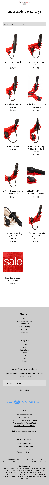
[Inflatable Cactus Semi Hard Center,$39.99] (13, 175)
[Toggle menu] (3, 3)
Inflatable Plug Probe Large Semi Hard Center (36, 236)
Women (24, 344)
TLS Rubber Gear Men (24, 446)
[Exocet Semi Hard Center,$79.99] (13, 46)
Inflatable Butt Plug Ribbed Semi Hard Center (36, 149)
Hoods (24, 353)
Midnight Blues (24, 444)
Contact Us (24, 324)
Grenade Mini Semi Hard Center (36, 63)
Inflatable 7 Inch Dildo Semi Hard (36, 105)
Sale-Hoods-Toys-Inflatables (13, 279)
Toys (24, 358)
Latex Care (24, 350)
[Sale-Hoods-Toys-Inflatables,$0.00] (13, 262)
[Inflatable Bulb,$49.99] (13, 130)
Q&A (24, 318)
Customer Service (24, 321)
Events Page (25, 449)
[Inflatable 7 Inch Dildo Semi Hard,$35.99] (36, 88)
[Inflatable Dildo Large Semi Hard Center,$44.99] (36, 175)
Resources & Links (24, 452)
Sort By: (6, 24)
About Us (24, 329)
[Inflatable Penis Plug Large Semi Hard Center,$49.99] (13, 217)
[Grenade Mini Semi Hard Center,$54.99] (36, 46)
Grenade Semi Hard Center (13, 105)
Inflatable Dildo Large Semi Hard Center (36, 192)
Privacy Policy (24, 326)
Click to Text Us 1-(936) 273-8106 (24, 431)
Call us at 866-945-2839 (24, 426)
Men (24, 347)
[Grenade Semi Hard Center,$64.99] (13, 88)
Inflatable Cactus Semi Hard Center (13, 192)
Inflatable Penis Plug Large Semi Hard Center (13, 236)
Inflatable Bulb (12, 146)
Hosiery (24, 361)
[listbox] (17, 24)
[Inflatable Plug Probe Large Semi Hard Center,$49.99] (36, 217)
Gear (24, 355)
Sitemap (24, 332)
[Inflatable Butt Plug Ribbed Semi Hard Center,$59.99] (36, 130)
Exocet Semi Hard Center (13, 63)
